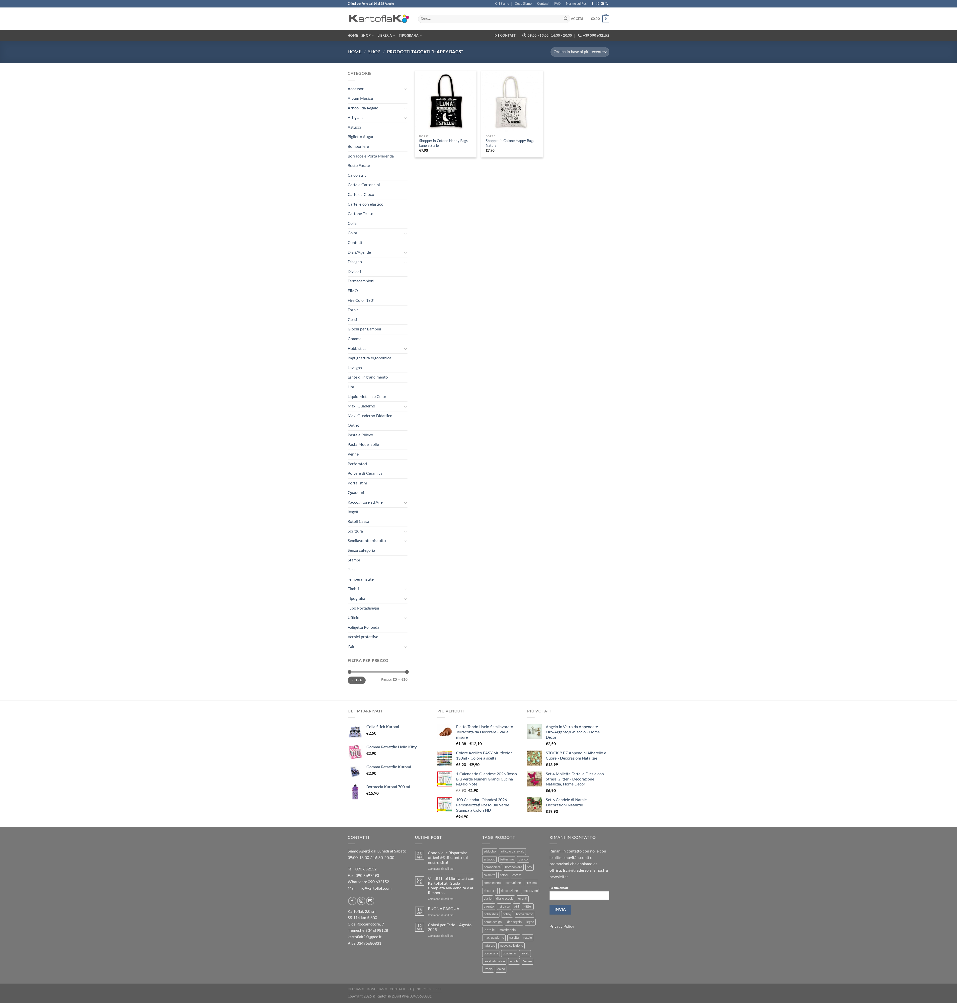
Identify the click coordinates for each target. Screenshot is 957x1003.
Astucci (354, 127)
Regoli (353, 512)
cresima (531, 882)
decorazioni (531, 890)
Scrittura (355, 531)
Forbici (354, 310)
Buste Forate (359, 166)
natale (527, 937)
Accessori (356, 89)
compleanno (492, 882)
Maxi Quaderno (361, 406)
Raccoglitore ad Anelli (367, 502)
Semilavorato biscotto (367, 541)
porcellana (491, 953)
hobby (507, 914)
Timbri (353, 589)
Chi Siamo (502, 3)
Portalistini (357, 483)
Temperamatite (361, 579)
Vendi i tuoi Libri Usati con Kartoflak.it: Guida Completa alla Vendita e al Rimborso (451, 886)
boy (529, 867)
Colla (352, 224)
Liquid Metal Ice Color (367, 397)
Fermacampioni (361, 281)
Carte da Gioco (361, 195)
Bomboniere (358, 147)
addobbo (490, 851)
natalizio (489, 945)
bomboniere (513, 867)
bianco (523, 859)
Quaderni (356, 493)
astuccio (489, 859)
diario (487, 898)
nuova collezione (511, 945)
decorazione (509, 890)
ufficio (488, 969)
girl (516, 906)
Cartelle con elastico (365, 204)
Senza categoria (361, 550)
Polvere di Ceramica (365, 473)
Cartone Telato (360, 214)
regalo (525, 953)
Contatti (543, 3)
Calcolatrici (358, 175)
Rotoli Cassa (358, 522)
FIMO (353, 291)
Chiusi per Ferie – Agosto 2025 (450, 927)
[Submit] (565, 19)
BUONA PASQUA (443, 909)
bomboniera (492, 867)
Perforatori (357, 464)
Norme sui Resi (576, 3)
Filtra (356, 680)
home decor (524, 914)
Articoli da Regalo (363, 108)
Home (353, 35)
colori (504, 875)
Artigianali (357, 118)
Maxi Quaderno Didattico (370, 416)
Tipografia (409, 35)
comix (516, 875)
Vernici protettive (363, 637)
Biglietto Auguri (361, 137)
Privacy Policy (562, 926)
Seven (527, 961)
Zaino (501, 969)
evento (489, 906)
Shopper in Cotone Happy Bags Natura (510, 143)
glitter (528, 906)
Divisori (354, 272)
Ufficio (353, 618)
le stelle (489, 929)
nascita (514, 937)
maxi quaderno (494, 937)
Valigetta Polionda (363, 627)
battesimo (507, 859)
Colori (353, 233)
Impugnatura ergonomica (369, 358)
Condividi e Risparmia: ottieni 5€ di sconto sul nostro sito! (448, 857)
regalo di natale (494, 961)
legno (530, 922)
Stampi (354, 560)
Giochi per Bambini (364, 329)
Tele (351, 570)
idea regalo (514, 922)
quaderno (509, 953)
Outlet (353, 425)
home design (493, 922)
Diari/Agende (359, 252)
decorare (490, 890)
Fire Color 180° (361, 301)
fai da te (504, 906)
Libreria (385, 35)
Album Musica (360, 98)
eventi (522, 898)
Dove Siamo (523, 3)
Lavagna (355, 368)
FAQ (557, 3)
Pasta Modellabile (363, 445)
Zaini (352, 647)
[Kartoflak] (379, 19)
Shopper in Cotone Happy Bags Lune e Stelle (443, 143)
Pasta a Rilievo (360, 435)
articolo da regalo (512, 851)
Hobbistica (357, 349)
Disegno (355, 262)
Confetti (355, 243)
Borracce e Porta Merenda (371, 156)
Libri (351, 387)
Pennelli (355, 454)
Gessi (352, 320)
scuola (514, 961)
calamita (489, 875)
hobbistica (491, 914)
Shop (366, 35)
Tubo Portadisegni (363, 608)
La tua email (559, 888)
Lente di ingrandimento (368, 377)
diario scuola (504, 898)
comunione (513, 882)
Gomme (354, 339)
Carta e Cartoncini (364, 185)
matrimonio (507, 929)
